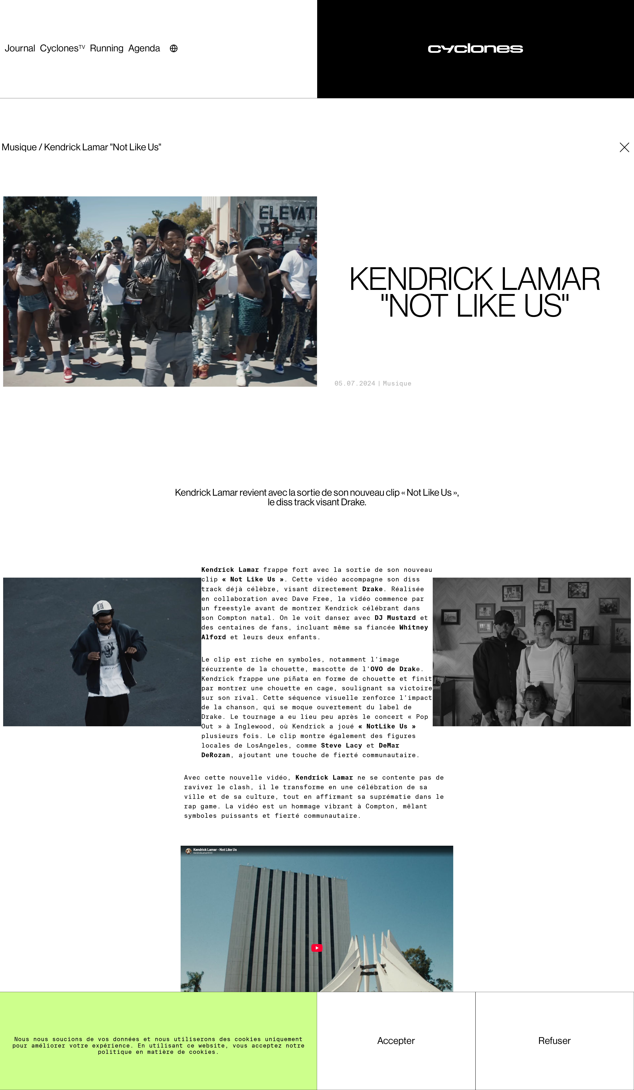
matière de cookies (181, 1052)
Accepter (396, 1041)
